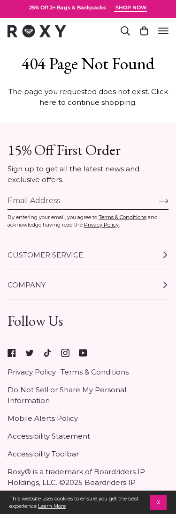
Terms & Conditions (122, 217)
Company (27, 284)
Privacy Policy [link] (32, 371)
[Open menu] (163, 31)
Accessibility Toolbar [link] (43, 453)
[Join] (156, 200)
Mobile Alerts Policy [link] (43, 418)
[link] (12, 353)
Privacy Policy (101, 224)
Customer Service (45, 254)
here (47, 102)
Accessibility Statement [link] (49, 436)
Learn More (52, 506)
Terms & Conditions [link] (95, 371)
